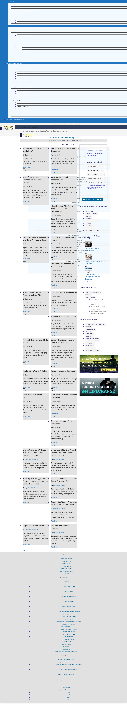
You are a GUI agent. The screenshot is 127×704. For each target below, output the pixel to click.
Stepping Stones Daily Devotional (24, 102)
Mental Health (66, 614)
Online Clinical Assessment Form (24, 35)
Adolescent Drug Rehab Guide (24, 76)
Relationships (90, 225)
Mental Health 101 (21, 93)
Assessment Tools (15, 117)
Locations (13, 44)
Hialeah (24, 50)
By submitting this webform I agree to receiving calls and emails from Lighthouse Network (96, 187)
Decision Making (90, 329)
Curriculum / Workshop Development (19, 41)
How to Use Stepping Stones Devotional (93, 294)
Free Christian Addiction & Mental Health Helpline (22, 28)
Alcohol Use (89, 211)
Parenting (89, 218)
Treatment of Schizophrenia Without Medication (66, 651)
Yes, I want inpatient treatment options (56, 124)
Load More (23, 551)
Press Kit (19, 17)
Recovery (88, 223)
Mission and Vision (15, 5)
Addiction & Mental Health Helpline (66, 659)
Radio (18, 18)
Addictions (13, 65)
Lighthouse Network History (17, 3)
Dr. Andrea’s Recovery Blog (23, 106)
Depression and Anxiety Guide (24, 97)
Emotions (88, 216)
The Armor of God (97, 299)
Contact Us (66, 685)
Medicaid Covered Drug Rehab (24, 85)
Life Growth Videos (21, 108)
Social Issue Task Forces (17, 43)
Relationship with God (92, 341)
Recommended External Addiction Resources (27, 87)
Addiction (88, 326)
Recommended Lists (16, 114)
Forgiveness (89, 334)
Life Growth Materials (16, 100)
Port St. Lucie (25, 56)
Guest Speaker (14, 37)
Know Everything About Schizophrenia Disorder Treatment (92, 276)
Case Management (15, 33)
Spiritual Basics (90, 297)
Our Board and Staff (15, 7)
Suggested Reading (21, 110)
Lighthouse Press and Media (17, 15)
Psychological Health (92, 221)
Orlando (24, 59)
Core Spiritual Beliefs (66, 568)
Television (19, 20)
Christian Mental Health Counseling (19, 89)
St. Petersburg (25, 61)
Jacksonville (25, 52)
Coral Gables (25, 48)
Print (18, 22)
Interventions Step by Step (23, 69)
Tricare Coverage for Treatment (24, 84)
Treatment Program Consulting (18, 39)
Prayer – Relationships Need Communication (98, 313)
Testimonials (14, 24)
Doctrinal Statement (15, 9)
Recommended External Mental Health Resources (28, 95)
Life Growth (89, 336)
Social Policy (14, 115)
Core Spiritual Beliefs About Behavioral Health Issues (23, 11)
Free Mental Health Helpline (23, 91)
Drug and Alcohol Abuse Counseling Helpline (27, 29)
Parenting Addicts (21, 72)
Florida (18, 46)
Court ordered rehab (21, 74)
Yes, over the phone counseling (72, 124)
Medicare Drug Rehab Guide (23, 82)
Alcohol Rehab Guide (21, 78)
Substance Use (90, 228)
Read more (26, 167)
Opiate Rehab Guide (21, 80)
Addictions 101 (20, 70)
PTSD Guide (19, 99)
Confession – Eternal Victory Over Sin (98, 308)
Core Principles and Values (17, 13)
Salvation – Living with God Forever (98, 303)
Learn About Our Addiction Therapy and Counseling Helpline (31, 31)
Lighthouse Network (31, 459)
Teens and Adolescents (92, 230)
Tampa (23, 58)
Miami (23, 54)
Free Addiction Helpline (22, 67)
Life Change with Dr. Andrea (23, 104)
